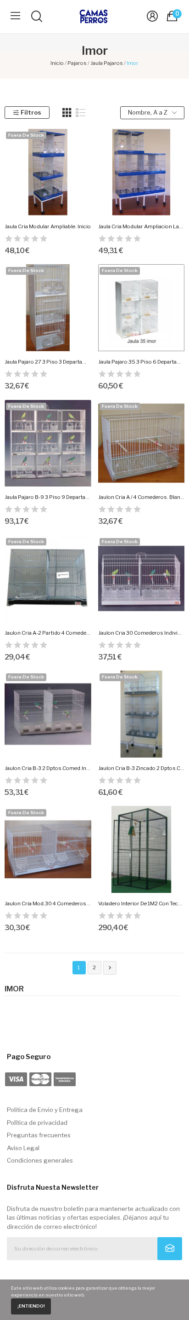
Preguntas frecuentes (39, 1135)
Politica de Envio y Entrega (45, 1109)
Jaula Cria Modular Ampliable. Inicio (48, 226)
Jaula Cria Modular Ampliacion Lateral (141, 226)
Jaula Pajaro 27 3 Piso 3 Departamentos (48, 362)
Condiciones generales (40, 1160)
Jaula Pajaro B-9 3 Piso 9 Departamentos (48, 497)
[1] (170, 1248)
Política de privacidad (37, 1122)
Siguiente (109, 967)
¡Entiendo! (31, 1305)
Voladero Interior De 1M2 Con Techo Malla (141, 903)
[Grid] (66, 112)
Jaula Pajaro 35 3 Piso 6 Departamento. (141, 362)
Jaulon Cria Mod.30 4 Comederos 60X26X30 (48, 903)
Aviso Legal (23, 1148)
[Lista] (80, 112)
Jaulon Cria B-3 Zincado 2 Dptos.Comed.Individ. (141, 768)
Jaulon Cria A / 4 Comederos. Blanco (141, 497)
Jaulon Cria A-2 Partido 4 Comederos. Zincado (48, 633)
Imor (14, 989)
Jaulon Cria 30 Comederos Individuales (141, 633)
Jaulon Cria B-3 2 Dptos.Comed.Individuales (48, 768)
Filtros (31, 112)
